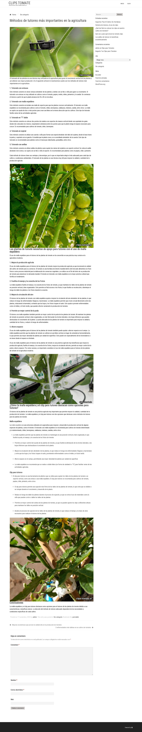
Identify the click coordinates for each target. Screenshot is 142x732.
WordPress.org (100, 84)
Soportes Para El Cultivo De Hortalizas (107, 22)
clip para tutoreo (20, 476)
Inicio (122, 3)
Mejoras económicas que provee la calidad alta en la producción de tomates (37, 625)
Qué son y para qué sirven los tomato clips (109, 34)
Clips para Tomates (108, 48)
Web (12, 699)
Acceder (98, 75)
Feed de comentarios (102, 81)
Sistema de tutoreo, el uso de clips (106, 25)
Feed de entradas (101, 78)
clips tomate (19, 3)
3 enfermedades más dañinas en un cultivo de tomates (73, 627)
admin (35, 617)
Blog (129, 3)
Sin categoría (58, 617)
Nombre (14, 680)
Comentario (15, 645)
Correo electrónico (17, 690)
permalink (75, 617)
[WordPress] (132, 727)
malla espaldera (17, 425)
